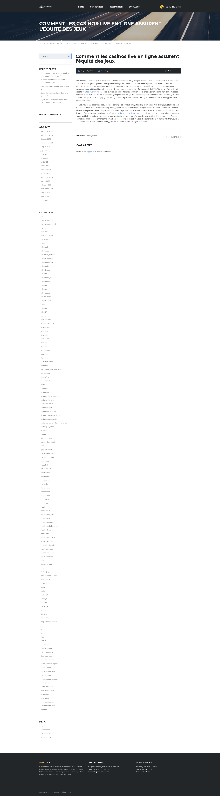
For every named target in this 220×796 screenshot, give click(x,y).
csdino (43, 434)
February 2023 (46, 185)
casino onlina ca (47, 404)
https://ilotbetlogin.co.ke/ (130, 113)
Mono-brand (45, 488)
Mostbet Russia (47, 530)
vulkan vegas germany (49, 679)
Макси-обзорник (47, 690)
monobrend (45, 495)
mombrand (45, 480)
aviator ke (44, 335)
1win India (44, 232)
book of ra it (45, 381)
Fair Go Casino (46, 438)
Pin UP (43, 568)
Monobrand (45, 491)
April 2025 (44, 162)
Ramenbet (45, 606)
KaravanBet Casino (48, 453)
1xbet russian (46, 297)
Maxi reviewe (46, 469)
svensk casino (46, 648)
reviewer (44, 618)
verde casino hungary (49, 663)
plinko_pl (44, 599)
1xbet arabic (45, 251)
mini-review (45, 472)
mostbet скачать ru (48, 537)
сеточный (45, 698)
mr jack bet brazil (47, 545)
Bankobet (44, 354)
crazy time (45, 430)
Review (43, 610)
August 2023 (45, 181)
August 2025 (45, 146)
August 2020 (45, 196)
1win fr (43, 228)
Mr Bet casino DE (47, 541)
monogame (45, 499)
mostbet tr (45, 534)
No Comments (173, 71)
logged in (90, 151)
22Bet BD (44, 308)
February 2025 (46, 169)
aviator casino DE (47, 323)
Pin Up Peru (45, 579)
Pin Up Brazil (45, 572)
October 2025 (46, 139)
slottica (43, 641)
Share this (174, 137)
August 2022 (45, 192)
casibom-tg (45, 392)
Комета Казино (47, 686)
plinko (43, 587)
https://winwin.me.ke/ (93, 92)
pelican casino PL (47, 564)
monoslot (44, 503)
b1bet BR (44, 346)
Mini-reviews (45, 476)
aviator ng (44, 342)
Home (81, 7)
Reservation (116, 7)
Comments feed (47, 733)
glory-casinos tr (46, 449)
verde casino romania (49, 671)
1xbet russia (45, 293)
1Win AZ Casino (47, 220)
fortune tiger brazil (48, 442)
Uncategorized (46, 656)
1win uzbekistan (47, 235)
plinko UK (44, 595)
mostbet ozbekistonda (49, 526)
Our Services (96, 7)
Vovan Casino (46, 675)
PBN (42, 560)
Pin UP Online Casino (49, 576)
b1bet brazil (45, 350)
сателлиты (45, 694)
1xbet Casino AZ (47, 258)
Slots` (43, 637)
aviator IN (44, 331)
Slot (42, 629)
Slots (42, 633)
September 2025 (47, 143)
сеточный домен (47, 702)
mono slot (44, 484)
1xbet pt (44, 285)
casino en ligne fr (47, 400)
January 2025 (46, 173)
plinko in (44, 591)
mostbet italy (46, 518)
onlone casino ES (47, 553)
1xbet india (45, 266)
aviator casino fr (47, 327)
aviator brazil (46, 320)
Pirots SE (44, 583)
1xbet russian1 (46, 300)
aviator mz (45, 339)
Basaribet (44, 358)
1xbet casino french (48, 262)
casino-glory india (47, 427)
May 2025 (44, 158)
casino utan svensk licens (50, 415)
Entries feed (45, 729)
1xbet (43, 243)
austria (43, 316)
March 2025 (45, 166)
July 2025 (44, 150)
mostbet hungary (47, 514)
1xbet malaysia (46, 277)
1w (42, 216)
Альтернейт (45, 683)
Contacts (134, 7)
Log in (43, 726)
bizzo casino (45, 373)
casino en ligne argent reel (51, 396)
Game (43, 446)
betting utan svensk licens (51, 369)
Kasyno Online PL (47, 457)
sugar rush (45, 644)
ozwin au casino (47, 556)
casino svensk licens (49, 411)
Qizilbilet (44, 602)
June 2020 (44, 200)
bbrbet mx (45, 365)
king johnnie (45, 461)
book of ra (45, 377)
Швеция (44, 709)
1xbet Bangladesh (48, 255)
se (42, 625)
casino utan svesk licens (50, 419)
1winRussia (45, 239)
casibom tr (45, 388)
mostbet (44, 507)
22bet (43, 304)
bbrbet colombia (47, 362)
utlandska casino (47, 660)
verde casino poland (49, 667)
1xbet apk (44, 247)
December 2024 (47, 177)
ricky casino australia (49, 621)
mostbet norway (47, 522)
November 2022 (47, 189)
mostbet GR (45, 511)
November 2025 (47, 135)
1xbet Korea (45, 270)
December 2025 (47, 131)
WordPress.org (46, 737)
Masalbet (44, 465)
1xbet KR (44, 274)
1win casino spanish (48, 224)
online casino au (47, 549)
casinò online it (46, 407)
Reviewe (44, 614)
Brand (43, 384)
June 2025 (44, 154)
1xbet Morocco (46, 281)
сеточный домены (48, 706)
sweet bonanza (47, 652)
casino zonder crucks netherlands (54, 423)
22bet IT (44, 312)
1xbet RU (44, 289)
